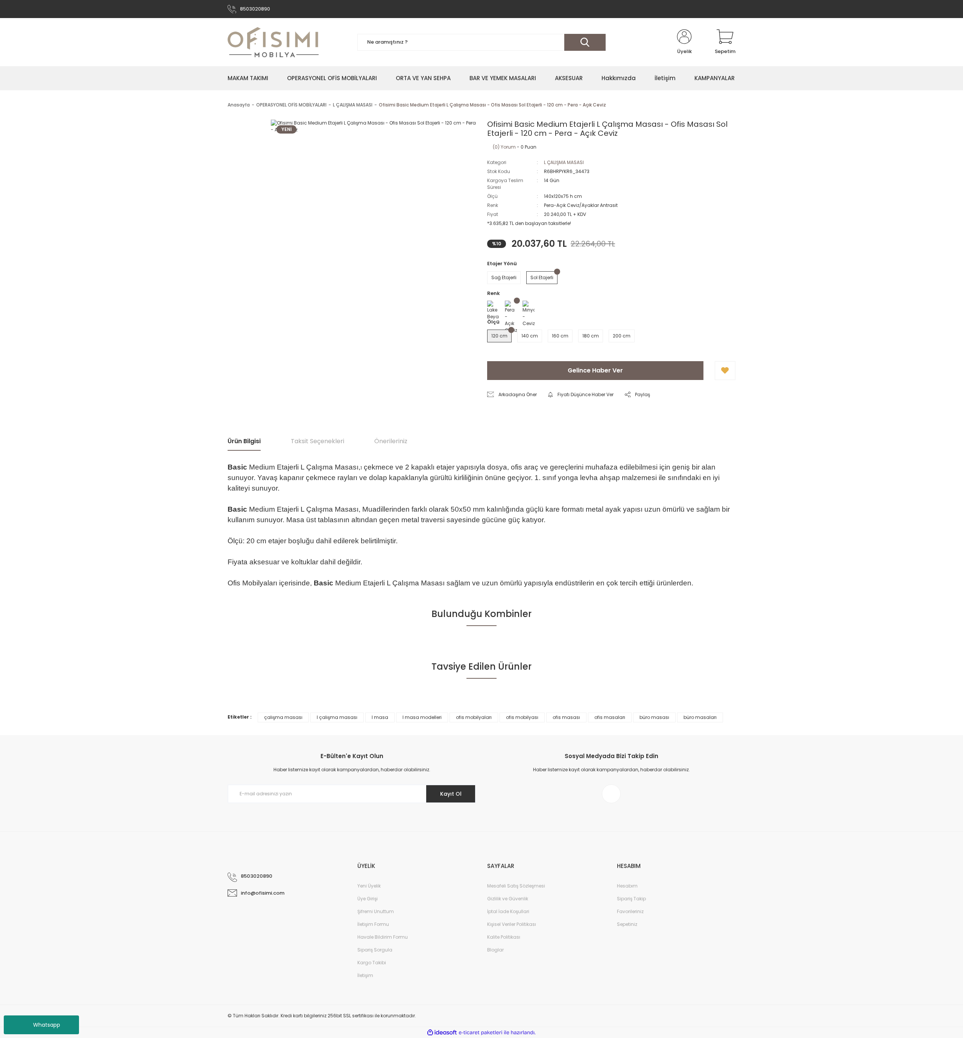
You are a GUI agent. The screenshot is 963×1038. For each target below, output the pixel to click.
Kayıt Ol (451, 794)
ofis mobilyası (522, 717)
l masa (380, 717)
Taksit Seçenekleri (317, 441)
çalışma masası (283, 717)
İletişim (365, 975)
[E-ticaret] (481, 1032)
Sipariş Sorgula (374, 950)
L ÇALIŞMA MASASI (564, 162)
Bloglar (495, 950)
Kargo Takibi (371, 962)
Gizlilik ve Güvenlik (507, 898)
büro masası (654, 717)
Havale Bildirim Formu (382, 937)
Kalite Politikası (503, 937)
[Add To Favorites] (725, 370)
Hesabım (627, 886)
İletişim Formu (373, 924)
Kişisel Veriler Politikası (511, 924)
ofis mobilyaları (474, 717)
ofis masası (566, 717)
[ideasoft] (442, 1032)
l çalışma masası (337, 717)
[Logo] (273, 42)
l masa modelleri (422, 717)
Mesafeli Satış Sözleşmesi (516, 886)
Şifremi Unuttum (375, 911)
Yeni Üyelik (369, 886)
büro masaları (700, 717)
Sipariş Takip (631, 898)
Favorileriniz (630, 911)
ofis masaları (609, 717)
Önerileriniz (390, 441)
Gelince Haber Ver (595, 370)
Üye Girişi (367, 898)
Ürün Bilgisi (244, 441)
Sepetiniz (627, 924)
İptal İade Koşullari (508, 911)
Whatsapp (46, 1025)
